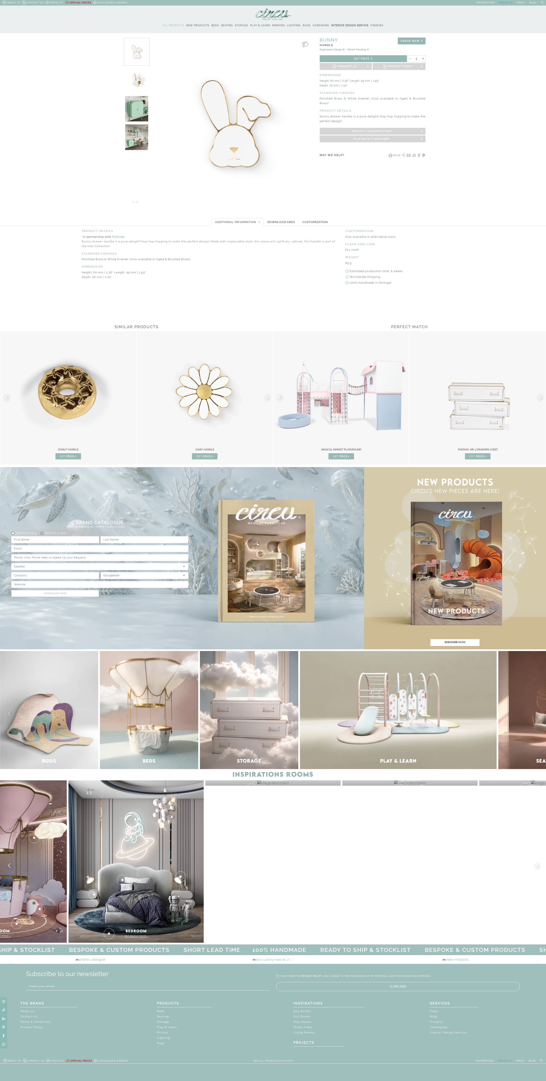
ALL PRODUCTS (173, 25)
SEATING (227, 25)
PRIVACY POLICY (312, 976)
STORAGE (241, 25)
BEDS (215, 25)
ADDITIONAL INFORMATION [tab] (235, 222)
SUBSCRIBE (398, 986)
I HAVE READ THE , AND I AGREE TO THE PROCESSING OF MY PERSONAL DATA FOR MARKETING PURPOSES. (355, 976)
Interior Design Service (448, 1032)
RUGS (307, 25)
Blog (433, 1016)
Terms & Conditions (35, 1021)
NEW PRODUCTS (197, 25)
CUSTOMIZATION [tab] (315, 222)
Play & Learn (167, 1027)
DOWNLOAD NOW (55, 593)
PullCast (118, 236)
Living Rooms (304, 1032)
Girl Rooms (302, 1016)
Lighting (163, 1037)
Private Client (56, 533)
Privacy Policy (31, 1027)
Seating (163, 1016)
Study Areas (302, 1027)
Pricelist (436, 1021)
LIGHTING (294, 25)
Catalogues (439, 1027)
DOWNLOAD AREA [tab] (281, 222)
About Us (27, 1011)
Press (434, 1011)
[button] (10, 714)
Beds (161, 1011)
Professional (26, 533)
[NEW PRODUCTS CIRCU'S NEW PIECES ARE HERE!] (456, 959)
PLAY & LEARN (260, 25)
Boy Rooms (302, 1011)
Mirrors (162, 1032)
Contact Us (29, 1016)
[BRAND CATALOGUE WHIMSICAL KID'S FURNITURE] (90, 959)
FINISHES (376, 25)
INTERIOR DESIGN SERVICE (350, 25)
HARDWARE (321, 25)
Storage (163, 1021)
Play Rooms (302, 1021)
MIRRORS (278, 25)
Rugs (161, 1043)
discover (455, 642)
